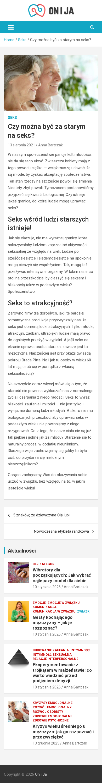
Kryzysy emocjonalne (52, 703)
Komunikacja (44, 607)
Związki (83, 611)
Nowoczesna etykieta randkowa (61, 531)
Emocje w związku (64, 603)
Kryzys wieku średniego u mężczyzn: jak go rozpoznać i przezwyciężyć (63, 732)
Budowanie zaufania (51, 650)
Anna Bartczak (50, 145)
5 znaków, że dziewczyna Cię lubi (41, 515)
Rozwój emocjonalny (52, 707)
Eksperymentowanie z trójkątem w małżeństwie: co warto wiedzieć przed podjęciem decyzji (62, 672)
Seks (12, 117)
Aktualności (22, 551)
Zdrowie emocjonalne (52, 716)
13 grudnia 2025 (46, 743)
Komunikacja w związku (54, 611)
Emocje (39, 603)
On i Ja (41, 774)
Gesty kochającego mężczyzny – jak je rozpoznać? (52, 623)
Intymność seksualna (52, 655)
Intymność (80, 650)
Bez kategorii (44, 564)
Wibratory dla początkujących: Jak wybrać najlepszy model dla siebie (62, 575)
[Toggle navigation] (11, 27)
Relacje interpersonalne (55, 659)
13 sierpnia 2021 (21, 145)
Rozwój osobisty (48, 712)
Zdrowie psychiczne (51, 720)
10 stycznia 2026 (47, 587)
